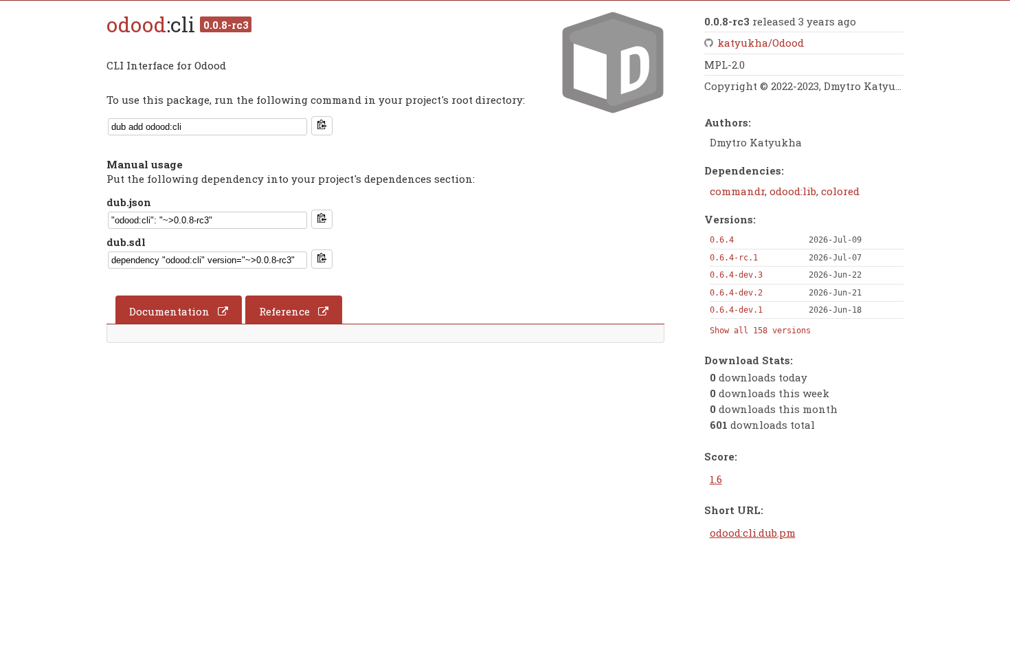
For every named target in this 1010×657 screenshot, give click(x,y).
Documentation (169, 311)
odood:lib (793, 191)
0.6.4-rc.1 (734, 258)
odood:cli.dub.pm (753, 532)
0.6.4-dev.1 (736, 310)
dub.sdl (126, 242)
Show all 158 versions (760, 330)
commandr (737, 191)
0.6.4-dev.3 (736, 275)
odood (136, 24)
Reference (284, 311)
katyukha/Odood (760, 42)
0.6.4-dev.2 (736, 293)
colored (840, 191)
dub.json (128, 202)
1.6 (716, 479)
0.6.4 (722, 240)
